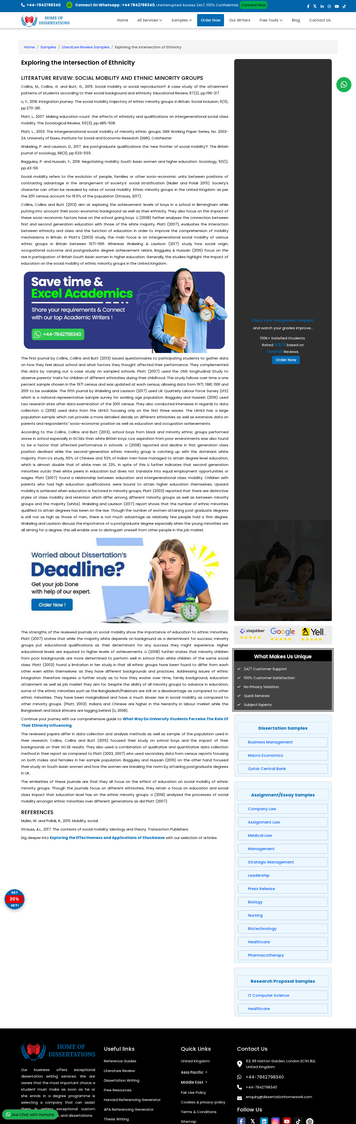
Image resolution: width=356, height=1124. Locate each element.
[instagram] (329, 6)
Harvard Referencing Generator (132, 1099)
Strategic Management (271, 862)
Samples (180, 20)
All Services (148, 20)
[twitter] (315, 6)
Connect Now (253, 4)
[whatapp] (344, 84)
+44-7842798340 (264, 1077)
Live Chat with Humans (32, 1114)
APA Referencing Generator (129, 1109)
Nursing (255, 915)
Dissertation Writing (121, 1080)
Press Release (261, 889)
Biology (255, 902)
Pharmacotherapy (266, 955)
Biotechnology (262, 928)
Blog (296, 20)
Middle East (192, 1082)
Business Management (270, 742)
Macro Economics (265, 755)
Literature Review (119, 1070)
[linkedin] (322, 6)
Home (122, 20)
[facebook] (308, 6)
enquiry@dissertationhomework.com (279, 1096)
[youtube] (337, 6)
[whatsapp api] (70, 4)
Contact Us (320, 20)
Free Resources (118, 1090)
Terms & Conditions (199, 1111)
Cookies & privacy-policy (203, 1102)
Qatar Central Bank (267, 769)
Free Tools (269, 20)
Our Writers (239, 20)
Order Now (210, 20)
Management (261, 849)
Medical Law (260, 835)
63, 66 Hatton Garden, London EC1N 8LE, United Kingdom (281, 1063)
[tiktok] (344, 6)
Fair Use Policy (193, 1092)
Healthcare (259, 942)
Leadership (259, 875)
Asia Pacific (192, 1072)
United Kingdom (195, 1061)
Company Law (262, 809)
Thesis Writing (116, 1119)
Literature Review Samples (85, 47)
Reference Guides (120, 1061)
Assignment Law (264, 822)
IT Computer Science (268, 995)
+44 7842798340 (138, 4)
